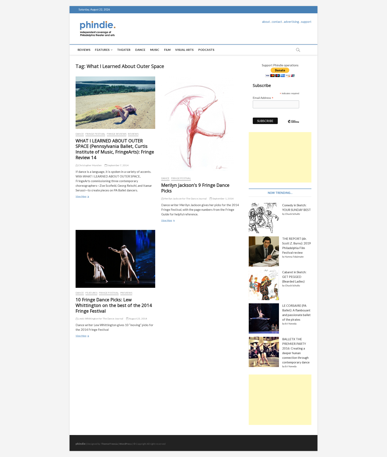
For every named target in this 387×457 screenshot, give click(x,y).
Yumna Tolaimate (294, 256)
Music (154, 49)
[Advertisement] (280, 157)
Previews (126, 292)
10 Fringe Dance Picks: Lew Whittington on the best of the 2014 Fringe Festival (114, 305)
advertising (291, 21)
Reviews (84, 49)
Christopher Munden (90, 165)
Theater (123, 49)
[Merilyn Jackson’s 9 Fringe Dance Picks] (201, 124)
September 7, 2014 (117, 165)
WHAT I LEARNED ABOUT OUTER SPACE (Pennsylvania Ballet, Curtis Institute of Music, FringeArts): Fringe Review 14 (115, 149)
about (266, 21)
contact (277, 21)
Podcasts (206, 49)
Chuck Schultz (292, 213)
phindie (80, 443)
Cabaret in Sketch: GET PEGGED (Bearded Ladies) (294, 276)
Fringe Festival (95, 133)
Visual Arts (184, 49)
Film (167, 49)
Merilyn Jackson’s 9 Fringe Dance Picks (195, 188)
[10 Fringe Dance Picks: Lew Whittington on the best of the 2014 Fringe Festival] (115, 259)
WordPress (125, 443)
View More (82, 197)
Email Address (263, 98)
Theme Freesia (109, 443)
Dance (140, 49)
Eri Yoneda (290, 323)
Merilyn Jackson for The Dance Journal (185, 198)
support (306, 21)
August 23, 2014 (137, 318)
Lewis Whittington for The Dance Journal (100, 318)
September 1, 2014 (222, 198)
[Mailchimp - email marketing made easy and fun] (293, 124)
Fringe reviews (116, 133)
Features (102, 49)
